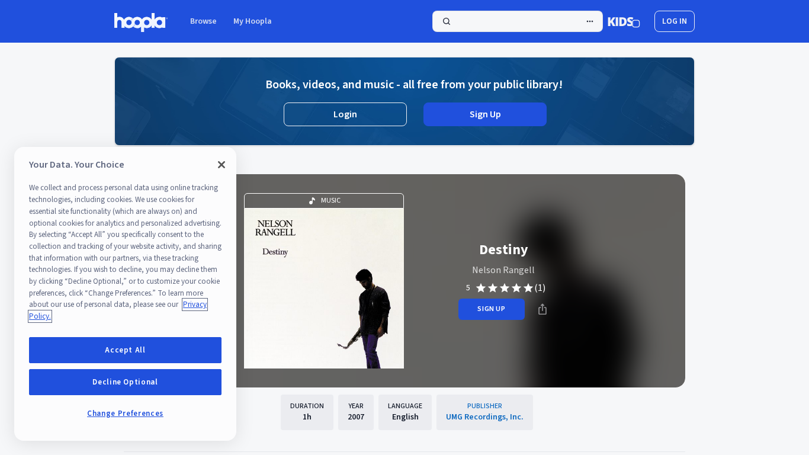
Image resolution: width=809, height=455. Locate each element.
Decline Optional (125, 382)
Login (345, 114)
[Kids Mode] (624, 21)
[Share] (542, 309)
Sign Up (485, 114)
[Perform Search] (517, 21)
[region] (125, 294)
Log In (674, 21)
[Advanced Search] (590, 21)
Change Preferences (125, 413)
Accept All (125, 350)
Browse (203, 21)
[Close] (221, 165)
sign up (491, 309)
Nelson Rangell (503, 270)
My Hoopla (252, 21)
